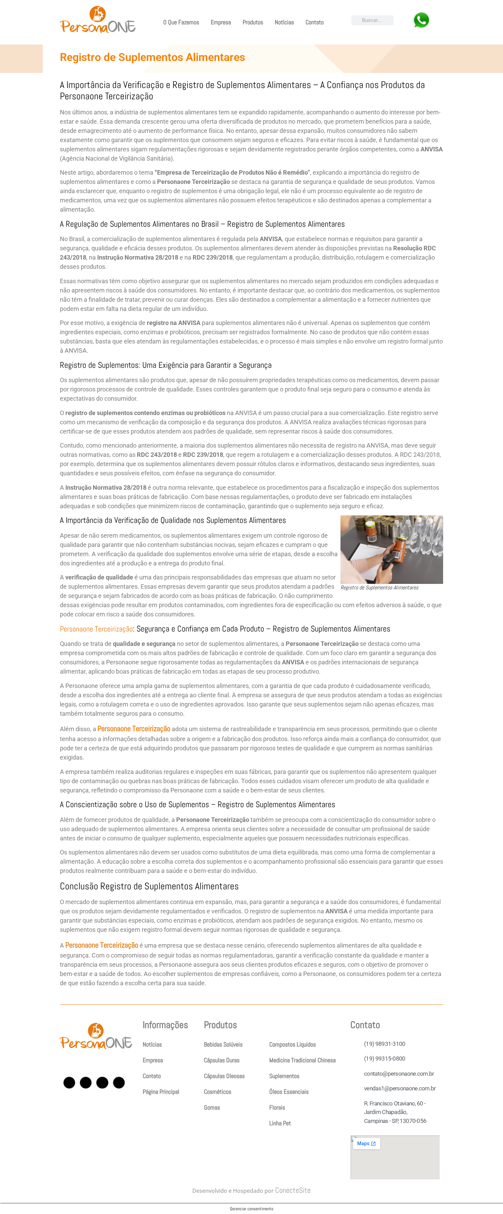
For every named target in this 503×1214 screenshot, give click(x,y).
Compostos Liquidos (292, 1044)
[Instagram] (69, 1083)
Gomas (212, 1107)
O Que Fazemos (181, 22)
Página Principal (161, 1092)
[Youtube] (102, 1083)
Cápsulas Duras (222, 1060)
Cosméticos (217, 1092)
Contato (315, 22)
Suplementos (284, 1076)
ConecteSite (293, 1190)
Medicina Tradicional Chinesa (302, 1060)
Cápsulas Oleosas (224, 1076)
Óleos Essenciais (289, 1092)
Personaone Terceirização (96, 629)
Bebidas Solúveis (223, 1044)
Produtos (253, 22)
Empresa (221, 22)
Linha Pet (280, 1123)
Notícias (284, 22)
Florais (277, 1107)
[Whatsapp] (119, 1083)
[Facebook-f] (86, 1083)
